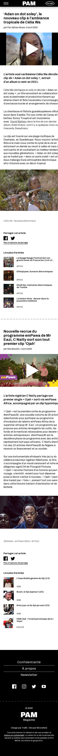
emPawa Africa (22, 541)
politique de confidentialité (14, 735)
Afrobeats (8, 541)
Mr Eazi (35, 541)
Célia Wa (8, 221)
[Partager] (6, 238)
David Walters (18, 121)
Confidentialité (29, 662)
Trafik (24, 728)
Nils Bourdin (13, 349)
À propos (29, 668)
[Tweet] (13, 238)
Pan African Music (16, 27)
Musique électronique (25, 221)
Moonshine (42, 728)
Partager (50, 3)
